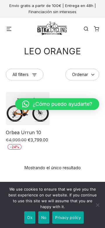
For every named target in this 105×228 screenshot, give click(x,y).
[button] (57, 104)
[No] (98, 205)
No (44, 217)
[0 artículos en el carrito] (96, 28)
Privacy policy (68, 217)
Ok (29, 217)
